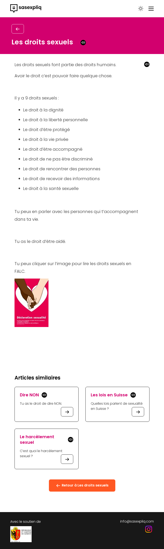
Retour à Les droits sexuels (84, 485)
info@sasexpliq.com (137, 521)
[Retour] (18, 29)
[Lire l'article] (67, 411)
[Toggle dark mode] (140, 8)
